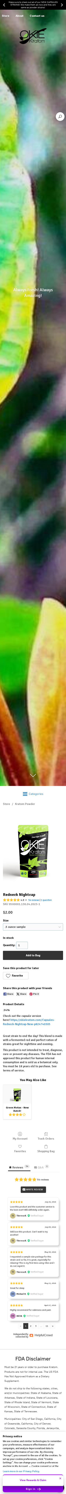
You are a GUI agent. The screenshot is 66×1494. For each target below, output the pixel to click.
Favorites (20, 1151)
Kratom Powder (25, 804)
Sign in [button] (31, 1489)
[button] (15, 975)
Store (6, 804)
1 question (46, 900)
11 (47, 1326)
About (19, 16)
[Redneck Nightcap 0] (33, 848)
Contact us (37, 16)
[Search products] (60, 116)
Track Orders (46, 1139)
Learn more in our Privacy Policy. (21, 1471)
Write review (34, 1189)
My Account (20, 1139)
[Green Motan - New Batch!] (17, 1094)
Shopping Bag (46, 1151)
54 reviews (33, 900)
